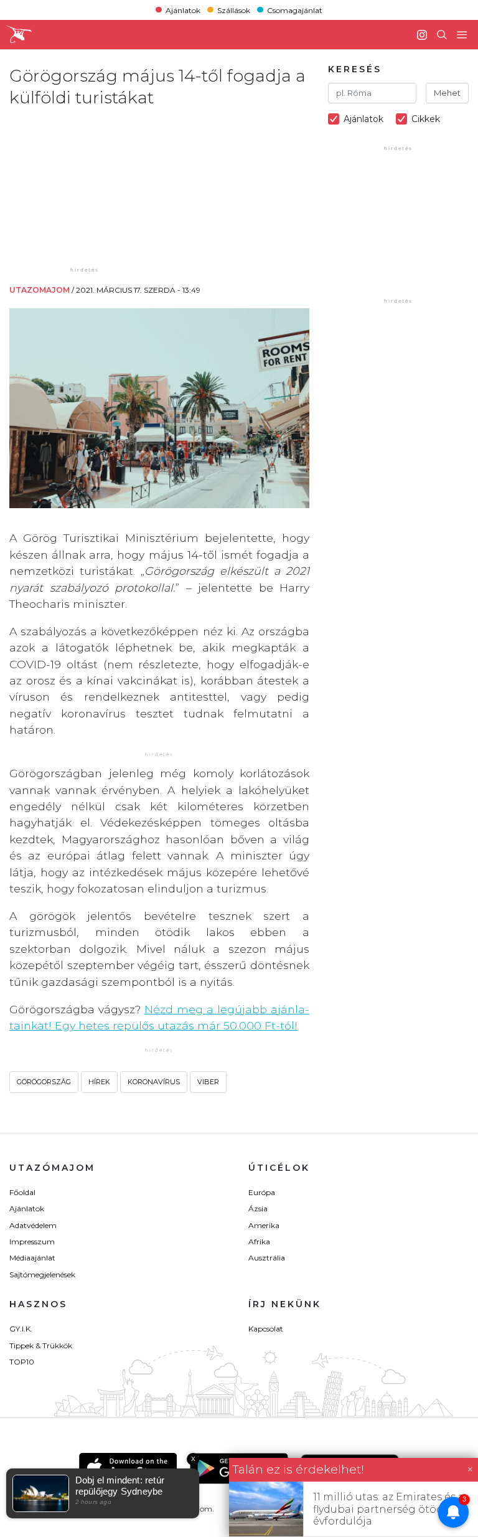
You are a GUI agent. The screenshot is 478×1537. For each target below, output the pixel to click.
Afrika (259, 1241)
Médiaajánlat (32, 1257)
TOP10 (21, 1361)
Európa (261, 1192)
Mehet (447, 93)
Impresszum (32, 1241)
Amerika (263, 1225)
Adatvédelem (33, 1225)
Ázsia (258, 1208)
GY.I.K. (20, 1328)
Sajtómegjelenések (42, 1274)
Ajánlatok (183, 9)
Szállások (233, 9)
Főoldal (22, 1192)
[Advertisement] (112, 186)
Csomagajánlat (294, 9)
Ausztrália (266, 1257)
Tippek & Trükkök (40, 1345)
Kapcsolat (265, 1328)
